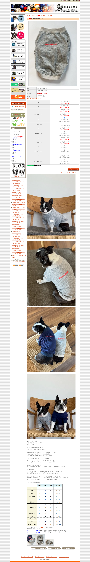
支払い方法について (39, 557)
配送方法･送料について (51, 557)
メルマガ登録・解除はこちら (18, 261)
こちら (41, 527)
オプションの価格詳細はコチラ (34, 98)
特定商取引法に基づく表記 (27, 557)
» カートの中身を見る (19, 106)
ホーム (28, 15)
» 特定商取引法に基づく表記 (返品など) (70, 172)
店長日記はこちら (18, 176)
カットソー (33, 15)
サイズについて (16, 180)
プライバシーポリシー (64, 557)
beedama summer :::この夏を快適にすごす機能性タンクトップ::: (18, 204)
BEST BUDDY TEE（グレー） (47, 15)
